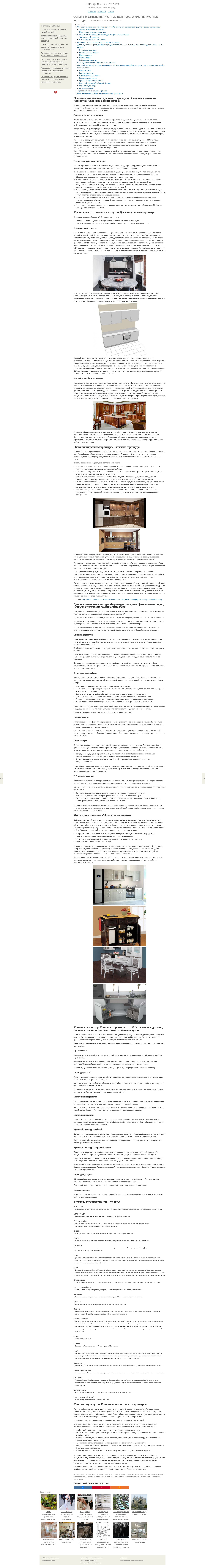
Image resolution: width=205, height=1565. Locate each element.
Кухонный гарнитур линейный (91, 80)
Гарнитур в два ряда (87, 85)
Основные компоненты (86, 1474)
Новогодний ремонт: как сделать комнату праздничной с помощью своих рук (54, 38)
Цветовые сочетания (118, 1476)
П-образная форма (145, 1476)
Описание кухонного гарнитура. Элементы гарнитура (98, 42)
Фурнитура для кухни (132, 1474)
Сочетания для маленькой (132, 1476)
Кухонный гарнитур (98, 1474)
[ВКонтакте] (83, 1487)
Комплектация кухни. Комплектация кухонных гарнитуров (100, 93)
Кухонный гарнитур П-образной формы (95, 83)
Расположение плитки (88, 78)
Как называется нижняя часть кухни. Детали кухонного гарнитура (103, 34)
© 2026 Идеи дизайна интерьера (50, 1557)
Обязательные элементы (93, 1476)
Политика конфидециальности (89, 1560)
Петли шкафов (85, 57)
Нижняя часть (108, 1474)
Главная (92, 11)
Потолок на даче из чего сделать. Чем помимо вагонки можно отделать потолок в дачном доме (54, 61)
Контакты (83, 1557)
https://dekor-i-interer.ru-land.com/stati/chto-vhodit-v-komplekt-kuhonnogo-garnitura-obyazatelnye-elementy (122, 599)
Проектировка (85, 70)
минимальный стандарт (119, 1474)
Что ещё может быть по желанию (92, 39)
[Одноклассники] (119, 1487)
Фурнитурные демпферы (89, 52)
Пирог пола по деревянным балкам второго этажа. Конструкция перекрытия (55, 70)
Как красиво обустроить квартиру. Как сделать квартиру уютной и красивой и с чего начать (54, 79)
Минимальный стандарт (89, 37)
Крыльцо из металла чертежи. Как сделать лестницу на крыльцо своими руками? (54, 46)
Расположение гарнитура (89, 75)
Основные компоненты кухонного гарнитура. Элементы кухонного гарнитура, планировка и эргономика (118, 27)
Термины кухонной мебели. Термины (92, 91)
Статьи (111, 11)
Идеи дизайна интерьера (102, 4)
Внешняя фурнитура (87, 50)
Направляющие (85, 55)
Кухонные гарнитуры (106, 1476)
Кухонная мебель (78, 1479)
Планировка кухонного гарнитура (92, 32)
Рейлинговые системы (88, 60)
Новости (102, 11)
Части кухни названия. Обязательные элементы (96, 62)
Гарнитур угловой (86, 73)
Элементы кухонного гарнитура (91, 29)
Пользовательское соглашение (94, 1557)
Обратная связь (124, 1557)
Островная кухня (86, 88)
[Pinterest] (101, 1487)
